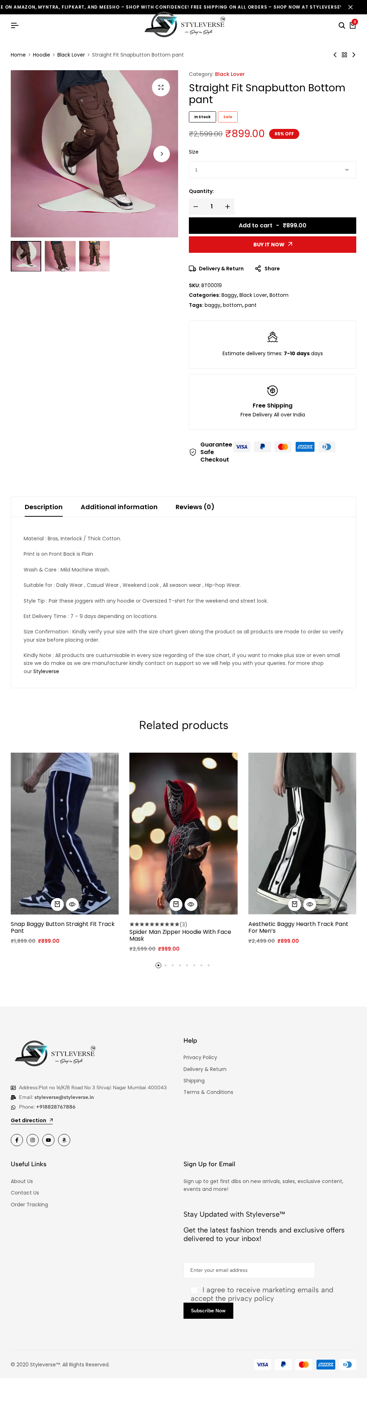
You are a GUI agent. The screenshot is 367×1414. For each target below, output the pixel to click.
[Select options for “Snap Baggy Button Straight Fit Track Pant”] (57, 904)
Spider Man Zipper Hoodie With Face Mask (180, 935)
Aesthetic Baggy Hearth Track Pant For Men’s (298, 927)
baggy (212, 305)
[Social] (17, 1140)
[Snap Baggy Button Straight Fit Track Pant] (353, 54)
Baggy (229, 295)
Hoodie (41, 54)
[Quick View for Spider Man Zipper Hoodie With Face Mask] (191, 904)
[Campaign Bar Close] (354, 7)
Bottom (279, 295)
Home (18, 54)
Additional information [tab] (119, 506)
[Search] (342, 26)
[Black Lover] (344, 54)
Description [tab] (44, 506)
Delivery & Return (221, 268)
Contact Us (25, 1192)
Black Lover (71, 54)
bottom (232, 305)
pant (251, 305)
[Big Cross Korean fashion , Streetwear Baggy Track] (335, 54)
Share (272, 268)
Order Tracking (29, 1204)
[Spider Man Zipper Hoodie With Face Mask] (183, 833)
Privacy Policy (200, 1057)
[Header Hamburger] (15, 25)
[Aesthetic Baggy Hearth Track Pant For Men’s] (302, 833)
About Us (22, 1181)
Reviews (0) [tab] (195, 506)
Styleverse (46, 671)
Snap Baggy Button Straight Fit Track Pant (63, 927)
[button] (161, 154)
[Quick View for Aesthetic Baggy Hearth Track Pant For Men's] (309, 904)
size (194, 151)
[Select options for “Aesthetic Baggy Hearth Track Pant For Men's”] (294, 904)
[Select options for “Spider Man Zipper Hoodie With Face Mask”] (176, 904)
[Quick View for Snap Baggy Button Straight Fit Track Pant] (72, 904)
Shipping (194, 1080)
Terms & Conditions (208, 1092)
